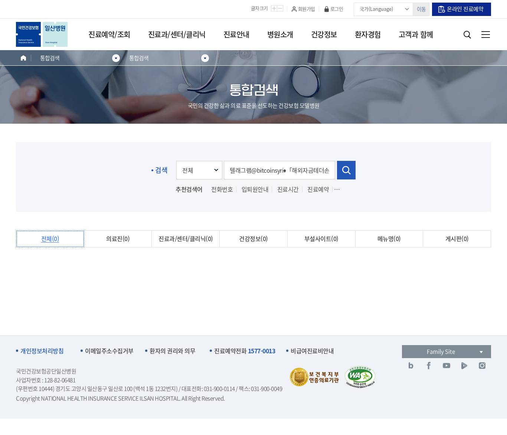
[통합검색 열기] (466, 34)
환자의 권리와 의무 (172, 351)
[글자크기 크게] (274, 8)
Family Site (441, 351)
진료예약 (318, 189)
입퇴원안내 (255, 189)
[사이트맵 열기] (485, 34)
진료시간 (288, 189)
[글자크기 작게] (280, 8)
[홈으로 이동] (23, 57)
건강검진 (348, 189)
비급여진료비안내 (312, 351)
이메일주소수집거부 (109, 351)
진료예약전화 (244, 351)
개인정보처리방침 (41, 351)
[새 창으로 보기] (411, 365)
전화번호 (222, 189)
